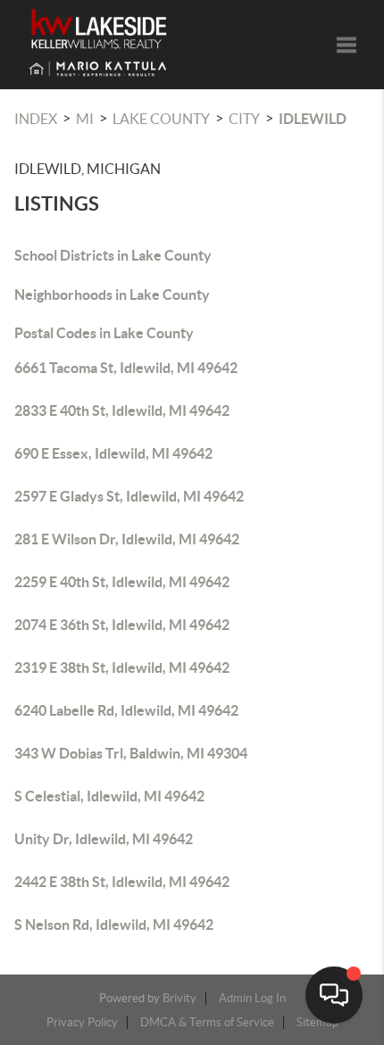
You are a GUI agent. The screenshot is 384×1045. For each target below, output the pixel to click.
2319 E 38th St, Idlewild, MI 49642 (122, 667)
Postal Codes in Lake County (104, 333)
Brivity (179, 998)
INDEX (35, 119)
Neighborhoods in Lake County (112, 294)
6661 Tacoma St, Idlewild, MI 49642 (126, 368)
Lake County (161, 119)
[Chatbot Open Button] (334, 995)
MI (85, 119)
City (244, 119)
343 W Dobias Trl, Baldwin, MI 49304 (130, 753)
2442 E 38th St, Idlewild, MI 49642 (122, 882)
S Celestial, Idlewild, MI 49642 (109, 796)
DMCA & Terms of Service (207, 1022)
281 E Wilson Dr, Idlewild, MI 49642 (126, 539)
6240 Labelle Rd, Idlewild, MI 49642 (126, 710)
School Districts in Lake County (113, 255)
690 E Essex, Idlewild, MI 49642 (113, 453)
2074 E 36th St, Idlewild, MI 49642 (122, 625)
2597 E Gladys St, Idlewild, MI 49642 (129, 496)
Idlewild (312, 119)
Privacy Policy (82, 1022)
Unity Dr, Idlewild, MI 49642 (103, 839)
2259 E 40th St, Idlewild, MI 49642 (122, 582)
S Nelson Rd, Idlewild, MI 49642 (113, 924)
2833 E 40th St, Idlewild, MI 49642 (122, 410)
